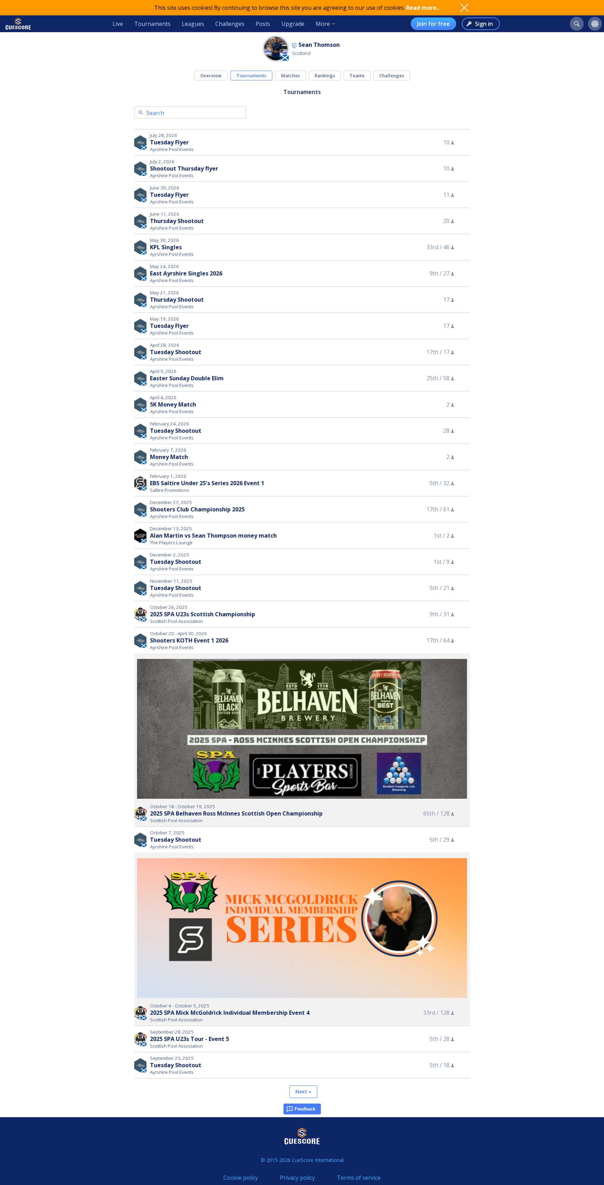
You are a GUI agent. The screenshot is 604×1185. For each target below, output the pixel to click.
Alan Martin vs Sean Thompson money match (213, 535)
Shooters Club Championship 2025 (197, 509)
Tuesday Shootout (175, 352)
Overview (211, 75)
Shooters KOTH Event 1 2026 (189, 640)
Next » (303, 1091)
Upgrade (292, 24)
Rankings (325, 75)
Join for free (433, 24)
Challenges (229, 24)
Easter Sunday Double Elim (187, 378)
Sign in (484, 24)
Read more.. (422, 8)
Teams (357, 75)
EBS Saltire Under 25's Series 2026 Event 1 (207, 483)
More (323, 24)
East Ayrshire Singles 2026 (186, 273)
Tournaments (152, 24)
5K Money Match (173, 404)
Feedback (305, 1109)
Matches (290, 75)
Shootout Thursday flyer (184, 168)
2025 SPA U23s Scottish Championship (202, 614)
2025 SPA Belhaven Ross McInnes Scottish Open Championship (236, 813)
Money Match (169, 457)
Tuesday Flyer (169, 142)
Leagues (193, 24)
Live (118, 24)
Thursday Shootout (177, 221)
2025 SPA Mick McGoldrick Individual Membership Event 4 (229, 1013)
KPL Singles (166, 247)
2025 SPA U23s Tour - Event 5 (189, 1039)
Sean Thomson (319, 45)
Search (155, 113)
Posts (263, 24)
